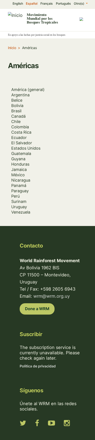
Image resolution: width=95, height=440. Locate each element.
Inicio (12, 48)
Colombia (20, 127)
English (18, 3)
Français (46, 3)
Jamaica (19, 169)
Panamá (18, 185)
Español (31, 3)
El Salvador (21, 143)
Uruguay (19, 206)
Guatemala (21, 153)
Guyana (18, 159)
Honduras (20, 164)
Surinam (19, 201)
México (18, 174)
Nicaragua (20, 180)
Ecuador (19, 137)
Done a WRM (37, 308)
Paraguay (20, 190)
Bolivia (17, 105)
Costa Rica (21, 132)
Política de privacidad (38, 366)
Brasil (16, 111)
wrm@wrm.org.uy (51, 296)
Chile (16, 121)
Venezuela (20, 212)
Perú (15, 196)
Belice (16, 100)
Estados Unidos (25, 148)
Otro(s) (79, 3)
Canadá (18, 116)
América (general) (28, 89)
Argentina (20, 95)
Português (63, 3)
